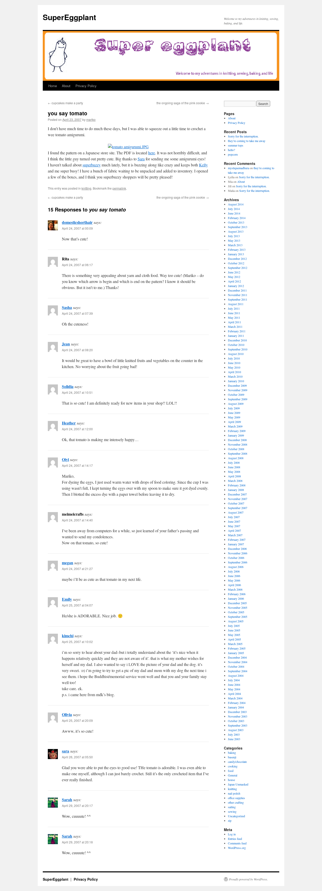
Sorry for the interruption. (243, 136)
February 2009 (237, 431)
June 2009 (234, 413)
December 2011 (237, 290)
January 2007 (236, 544)
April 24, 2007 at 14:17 (77, 465)
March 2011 (235, 327)
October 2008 (236, 449)
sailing (232, 807)
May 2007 (234, 526)
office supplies (236, 798)
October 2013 (236, 222)
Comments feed (237, 843)
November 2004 (237, 662)
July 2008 (234, 462)
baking (232, 753)
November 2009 (237, 390)
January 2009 (236, 435)
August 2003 (236, 730)
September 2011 (237, 299)
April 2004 (234, 694)
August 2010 (236, 354)
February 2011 (237, 331)
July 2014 (234, 209)
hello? (231, 150)
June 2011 (234, 313)
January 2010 (236, 381)
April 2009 (234, 422)
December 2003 (237, 712)
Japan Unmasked (238, 784)
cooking (232, 766)
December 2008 (237, 440)
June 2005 (234, 630)
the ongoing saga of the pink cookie (182, 103)
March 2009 (235, 426)
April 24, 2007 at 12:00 (77, 429)
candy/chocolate (237, 762)
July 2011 (234, 308)
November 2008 (237, 444)
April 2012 (234, 281)
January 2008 (236, 490)
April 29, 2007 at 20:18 (77, 842)
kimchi (67, 635)
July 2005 (234, 626)
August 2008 (236, 458)
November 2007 (237, 499)
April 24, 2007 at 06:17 (77, 265)
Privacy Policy (86, 85)
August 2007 (236, 512)
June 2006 (234, 576)
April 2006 (234, 585)
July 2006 (234, 571)
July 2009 (234, 408)
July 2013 (234, 236)
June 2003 (234, 739)
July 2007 (234, 517)
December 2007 (237, 494)
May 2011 (234, 317)
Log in (232, 834)
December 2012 (237, 259)
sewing (232, 811)
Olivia (67, 714)
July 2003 (234, 734)
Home (52, 85)
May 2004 (234, 689)
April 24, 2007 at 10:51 (77, 392)
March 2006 (235, 589)
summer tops (235, 145)
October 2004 (236, 666)
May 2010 (234, 367)
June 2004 (234, 685)
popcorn (233, 154)
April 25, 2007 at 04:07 (77, 605)
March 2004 (235, 698)
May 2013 (234, 240)
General (232, 775)
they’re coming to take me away (246, 141)
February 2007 (237, 540)
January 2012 (236, 286)
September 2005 (237, 617)
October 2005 (236, 612)
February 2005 (237, 648)
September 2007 (237, 508)
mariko (91, 119)
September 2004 (237, 671)
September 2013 (237, 227)
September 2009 (237, 399)
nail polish (234, 793)
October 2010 (236, 345)
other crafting (236, 802)
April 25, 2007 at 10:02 (77, 641)
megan (67, 562)
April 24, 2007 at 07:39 (77, 313)
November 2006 (237, 553)
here (151, 152)
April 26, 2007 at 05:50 (77, 757)
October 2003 (236, 721)
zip (229, 820)
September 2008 (237, 453)
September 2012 (237, 268)
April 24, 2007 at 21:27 (77, 568)
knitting (86, 188)
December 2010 (237, 340)
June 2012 (234, 272)
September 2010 (237, 349)
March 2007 (235, 535)
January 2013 (236, 254)
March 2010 (235, 376)
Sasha (67, 307)
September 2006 (237, 562)
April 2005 (234, 639)
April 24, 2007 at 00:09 (77, 228)
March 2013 (235, 245)
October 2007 (236, 503)
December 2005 (237, 603)
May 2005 (234, 635)
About (66, 85)
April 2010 (234, 372)
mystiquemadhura (238, 168)
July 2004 (234, 680)
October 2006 (236, 558)
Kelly (203, 164)
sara (65, 751)
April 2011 (234, 322)
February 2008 (237, 485)
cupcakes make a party (65, 103)
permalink (119, 188)
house (231, 780)
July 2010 (234, 358)
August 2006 (236, 567)
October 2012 (236, 263)
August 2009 (236, 404)
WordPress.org (237, 848)
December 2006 (237, 549)
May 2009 (234, 417)
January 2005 (236, 653)
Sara (141, 158)
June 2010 (234, 363)
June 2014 (234, 213)
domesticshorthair (77, 222)
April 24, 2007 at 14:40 (77, 520)
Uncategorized (236, 816)
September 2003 (237, 725)
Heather (69, 423)
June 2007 (234, 521)
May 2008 (234, 472)
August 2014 (236, 204)
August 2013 (236, 231)
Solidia (67, 386)
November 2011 (237, 295)
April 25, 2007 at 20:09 (77, 720)
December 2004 (237, 657)
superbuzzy (92, 164)
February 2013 (237, 249)
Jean (66, 344)
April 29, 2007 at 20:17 (77, 805)
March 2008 (235, 481)
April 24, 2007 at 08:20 (77, 350)
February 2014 (237, 218)
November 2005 (237, 607)
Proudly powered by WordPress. (248, 879)
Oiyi (65, 459)
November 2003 (237, 716)
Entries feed (235, 839)
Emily (67, 599)
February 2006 (237, 594)
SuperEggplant (69, 17)
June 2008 (234, 467)
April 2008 (234, 476)
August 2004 (236, 675)
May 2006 (234, 580)
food (230, 771)
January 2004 (236, 707)
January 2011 (236, 336)
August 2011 (236, 304)
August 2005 (236, 621)
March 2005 (235, 644)
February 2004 (237, 703)
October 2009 (236, 395)
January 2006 (236, 598)
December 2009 (237, 385)
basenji (232, 757)
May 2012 (234, 277)
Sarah (67, 799)
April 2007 (234, 530)
